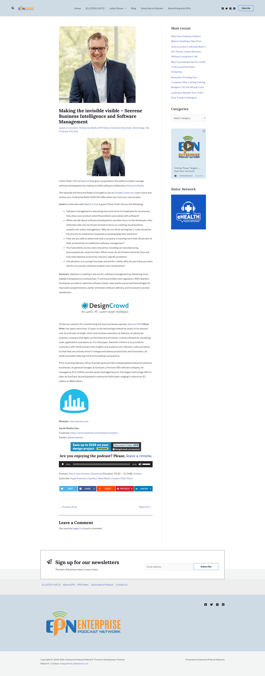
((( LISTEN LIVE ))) (51, 584)
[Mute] (140, 464)
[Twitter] (226, 8)
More (130, 478)
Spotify (92, 478)
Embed (137, 473)
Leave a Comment (68, 127)
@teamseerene (75, 437)
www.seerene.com (78, 421)
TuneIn (115, 478)
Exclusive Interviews (121, 127)
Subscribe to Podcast (102, 584)
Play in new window (79, 473)
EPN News (103, 127)
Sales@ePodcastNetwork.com (74, 663)
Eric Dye (94, 204)
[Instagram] (230, 8)
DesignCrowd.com (124, 192)
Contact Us (122, 584)
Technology (139, 127)
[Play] (62, 464)
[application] (106, 464)
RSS (123, 478)
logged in (77, 528)
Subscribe (206, 566)
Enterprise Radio (88, 127)
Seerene (85, 180)
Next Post (145, 506)
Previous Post (68, 506)
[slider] (146, 464)
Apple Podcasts (78, 478)
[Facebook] (223, 8)
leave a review (138, 455)
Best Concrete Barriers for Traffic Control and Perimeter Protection (188, 66)
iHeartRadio (104, 478)
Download (96, 473)
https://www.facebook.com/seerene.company (94, 432)
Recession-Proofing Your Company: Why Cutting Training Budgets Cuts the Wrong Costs (188, 82)
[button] (13, 8)
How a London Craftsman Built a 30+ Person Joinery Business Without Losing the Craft (188, 51)
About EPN (69, 584)
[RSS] (234, 8)
